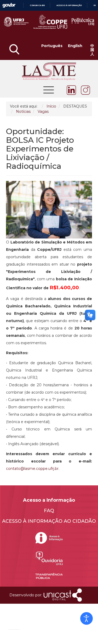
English (75, 46)
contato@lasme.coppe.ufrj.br (32, 468)
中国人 (92, 50)
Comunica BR (37, 5)
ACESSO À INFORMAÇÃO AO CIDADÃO (49, 521)
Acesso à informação (69, 5)
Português (51, 46)
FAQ (49, 511)
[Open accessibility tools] (86, 618)
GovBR (8, 5)
